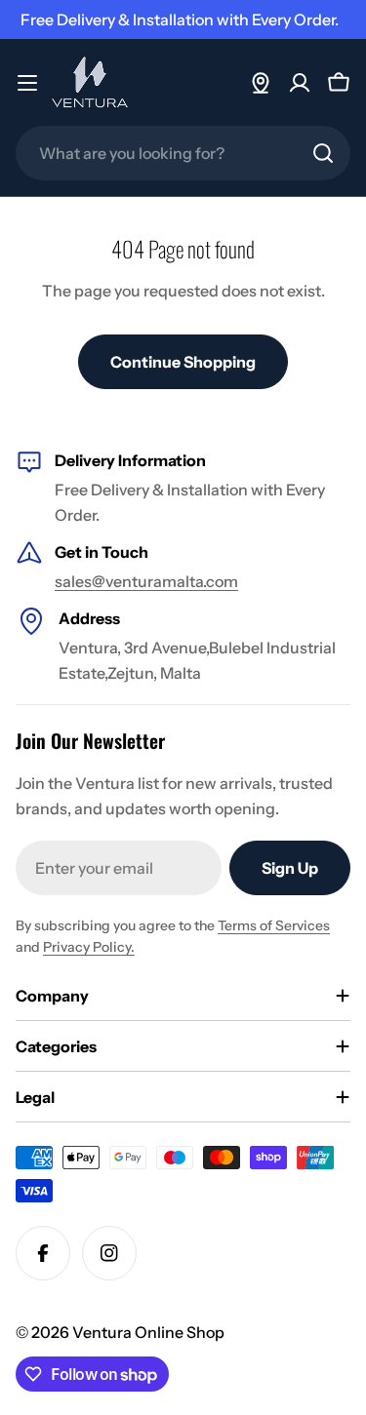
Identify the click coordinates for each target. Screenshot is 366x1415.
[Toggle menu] (27, 83)
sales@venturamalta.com (146, 581)
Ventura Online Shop (148, 1332)
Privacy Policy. (89, 947)
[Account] (299, 83)
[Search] (323, 153)
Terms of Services (274, 925)
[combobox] (183, 153)
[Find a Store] (260, 83)
